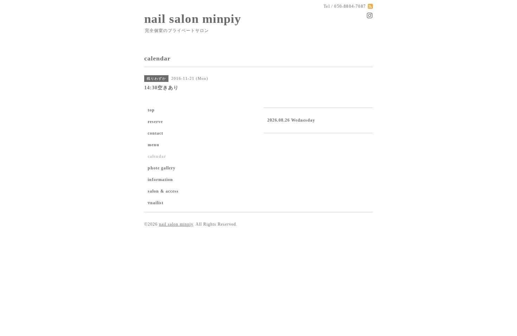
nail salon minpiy (192, 19)
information (160, 179)
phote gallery (161, 168)
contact (155, 133)
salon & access (163, 191)
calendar (157, 156)
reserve (155, 121)
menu (153, 144)
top (151, 110)
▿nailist (156, 202)
